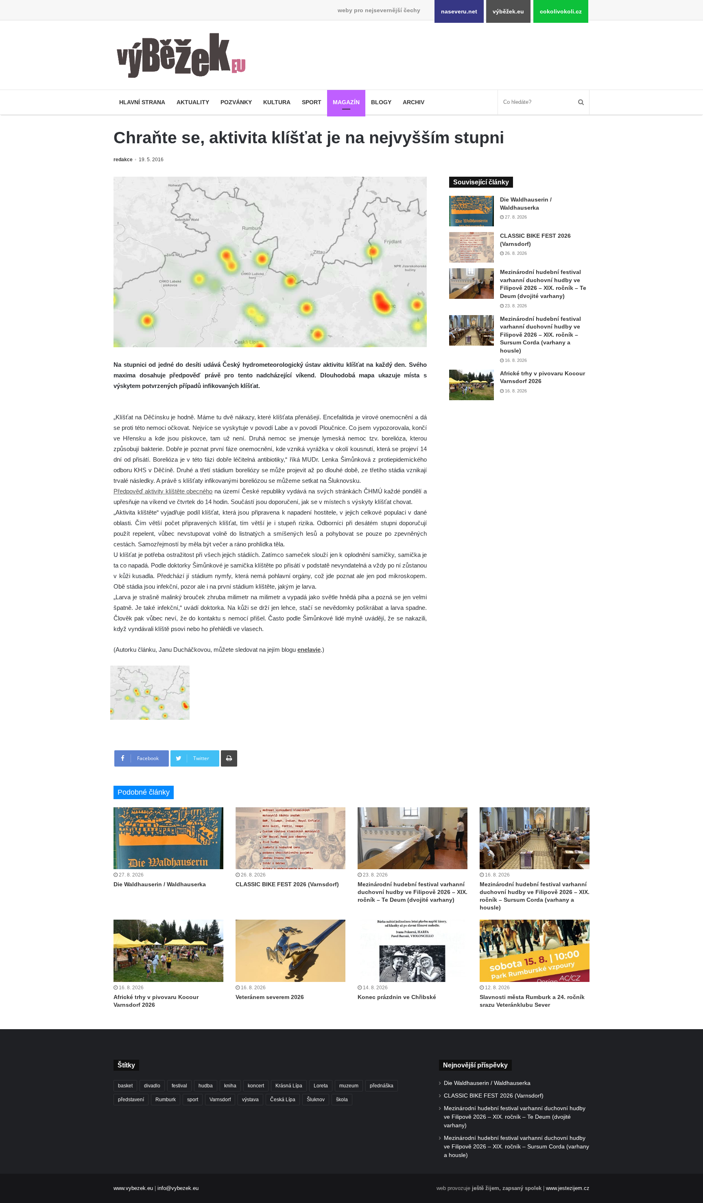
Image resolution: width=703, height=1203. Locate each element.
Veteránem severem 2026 (270, 997)
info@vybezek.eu (178, 1188)
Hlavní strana (142, 102)
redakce (123, 159)
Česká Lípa (282, 1099)
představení (131, 1099)
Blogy (381, 102)
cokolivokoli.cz (561, 11)
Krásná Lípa (288, 1086)
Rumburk (165, 1099)
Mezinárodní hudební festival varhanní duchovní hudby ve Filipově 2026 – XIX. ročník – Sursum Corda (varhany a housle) (540, 335)
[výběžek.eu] (184, 56)
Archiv (413, 102)
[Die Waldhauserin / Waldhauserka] (471, 211)
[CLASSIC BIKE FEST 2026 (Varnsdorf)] (471, 247)
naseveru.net (459, 11)
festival (179, 1086)
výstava (250, 1099)
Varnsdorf (220, 1099)
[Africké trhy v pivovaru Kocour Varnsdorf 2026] (471, 385)
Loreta (321, 1086)
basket (125, 1086)
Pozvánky (236, 102)
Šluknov (316, 1099)
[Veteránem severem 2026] (290, 951)
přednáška (381, 1086)
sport (192, 1099)
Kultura (276, 102)
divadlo (152, 1086)
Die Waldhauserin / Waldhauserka (160, 884)
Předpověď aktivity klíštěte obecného (163, 491)
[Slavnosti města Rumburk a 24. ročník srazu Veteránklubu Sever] (534, 951)
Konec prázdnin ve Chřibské (397, 997)
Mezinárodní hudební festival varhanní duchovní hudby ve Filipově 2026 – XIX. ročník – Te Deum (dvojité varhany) (412, 892)
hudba (206, 1086)
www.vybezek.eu (133, 1188)
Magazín (346, 102)
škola (342, 1099)
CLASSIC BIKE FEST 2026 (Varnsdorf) (287, 884)
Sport (311, 102)
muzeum (348, 1086)
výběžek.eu (508, 11)
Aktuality (193, 102)
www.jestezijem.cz (567, 1188)
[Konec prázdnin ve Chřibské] (412, 951)
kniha (230, 1086)
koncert (256, 1086)
